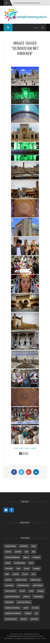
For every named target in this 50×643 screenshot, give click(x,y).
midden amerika (21, 580)
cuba (18, 568)
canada (7, 563)
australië (18, 552)
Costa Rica (8, 568)
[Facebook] (11, 510)
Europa (26, 568)
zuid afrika (34, 619)
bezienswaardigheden (12, 557)
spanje (26, 608)
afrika (34, 546)
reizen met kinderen (24, 602)
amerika (8, 552)
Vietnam (23, 619)
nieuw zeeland (37, 585)
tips (36, 613)
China (31, 563)
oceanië (22, 591)
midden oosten (35, 580)
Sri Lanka (35, 608)
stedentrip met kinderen (13, 613)
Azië (26, 552)
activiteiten (23, 546)
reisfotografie (38, 596)
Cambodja (36, 557)
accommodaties (10, 546)
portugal (40, 591)
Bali (33, 552)
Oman (31, 591)
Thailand (28, 613)
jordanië (15, 574)
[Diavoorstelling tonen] (25, 448)
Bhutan (26, 557)
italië (6, 574)
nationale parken (23, 585)
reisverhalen (9, 602)
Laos (33, 574)
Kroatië (25, 574)
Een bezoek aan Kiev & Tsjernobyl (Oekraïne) (26, 3)
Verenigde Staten (10, 619)
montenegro (9, 585)
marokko (8, 580)
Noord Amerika (10, 591)
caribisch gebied (20, 563)
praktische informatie (12, 596)
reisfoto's (26, 596)
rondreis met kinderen (12, 608)
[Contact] (6, 510)
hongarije (36, 568)
